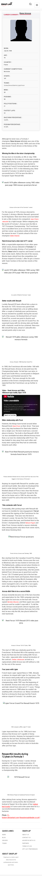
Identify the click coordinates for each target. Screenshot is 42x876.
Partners (25, 843)
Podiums (7, 97)
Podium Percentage (12, 124)
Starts (7, 76)
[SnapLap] (6, 4)
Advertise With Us (28, 840)
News (4, 835)
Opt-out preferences (30, 849)
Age (5, 55)
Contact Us (26, 837)
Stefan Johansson (18, 659)
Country (8, 62)
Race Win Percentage (13, 117)
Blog (4, 837)
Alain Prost (16, 426)
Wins (6, 90)
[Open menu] (36, 5)
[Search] (30, 4)
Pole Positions (10, 104)
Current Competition (13, 69)
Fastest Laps (9, 110)
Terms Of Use (27, 846)
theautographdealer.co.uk (29, 817)
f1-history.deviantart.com (10, 816)
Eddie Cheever (14, 236)
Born (6, 48)
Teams (6, 83)
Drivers (5, 840)
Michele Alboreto (13, 602)
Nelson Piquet (30, 523)
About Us (25, 835)
